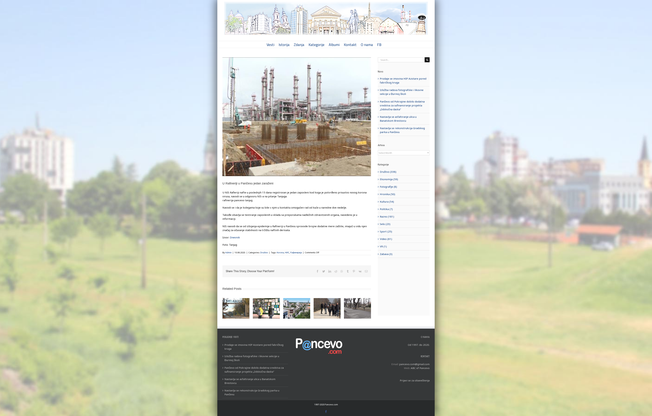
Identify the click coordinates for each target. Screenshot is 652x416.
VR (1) (383, 246)
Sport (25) (386, 231)
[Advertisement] (404, 287)
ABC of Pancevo (420, 368)
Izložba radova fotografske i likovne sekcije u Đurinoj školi (251, 358)
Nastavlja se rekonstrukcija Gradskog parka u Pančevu (251, 392)
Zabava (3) (386, 254)
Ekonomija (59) (389, 179)
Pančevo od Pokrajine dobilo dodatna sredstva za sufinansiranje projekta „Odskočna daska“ (402, 105)
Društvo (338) (388, 171)
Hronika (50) (387, 194)
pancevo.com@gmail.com (414, 364)
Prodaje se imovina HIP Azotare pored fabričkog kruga (253, 346)
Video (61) (386, 239)
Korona (280, 252)
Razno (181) (387, 216)
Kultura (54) (387, 201)
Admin (228, 252)
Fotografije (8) (388, 186)
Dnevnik (235, 237)
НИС (287, 252)
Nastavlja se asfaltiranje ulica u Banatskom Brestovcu (249, 381)
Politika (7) (386, 209)
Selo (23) (385, 224)
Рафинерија (296, 252)
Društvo (264, 252)
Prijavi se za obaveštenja (415, 380)
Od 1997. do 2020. (419, 344)
